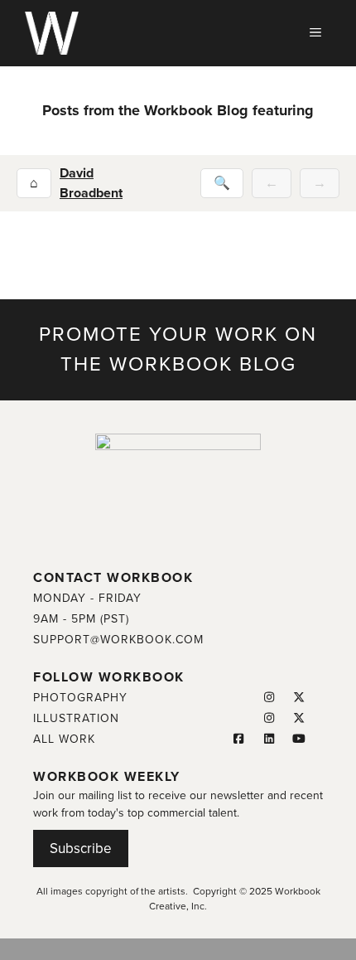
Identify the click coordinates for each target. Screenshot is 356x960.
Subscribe (81, 848)
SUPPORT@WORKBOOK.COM (118, 640)
